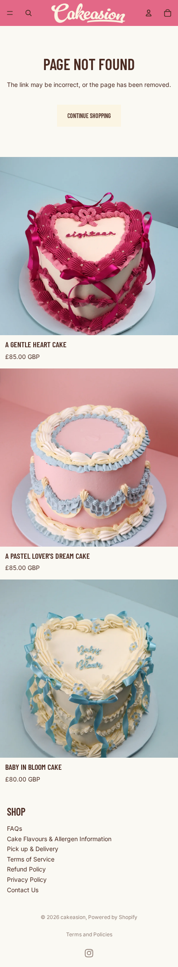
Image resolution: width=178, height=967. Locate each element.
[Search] (28, 12)
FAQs (14, 828)
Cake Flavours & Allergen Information (59, 838)
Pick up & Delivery (32, 849)
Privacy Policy (27, 879)
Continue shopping (89, 115)
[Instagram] (89, 953)
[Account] (148, 12)
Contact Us (22, 889)
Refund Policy (26, 869)
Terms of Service (30, 859)
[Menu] (10, 13)
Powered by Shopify (112, 917)
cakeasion (73, 917)
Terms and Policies (89, 934)
